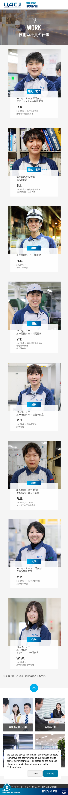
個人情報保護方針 (49, 787)
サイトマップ (16, 787)
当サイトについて (32, 787)
